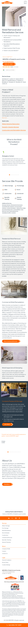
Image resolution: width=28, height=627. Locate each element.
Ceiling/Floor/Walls (20, 208)
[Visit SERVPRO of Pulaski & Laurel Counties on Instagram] (16, 518)
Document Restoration (7, 209)
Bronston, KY (19, 82)
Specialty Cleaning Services (10, 127)
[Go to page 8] (18, 452)
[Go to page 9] (20, 452)
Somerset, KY (5, 78)
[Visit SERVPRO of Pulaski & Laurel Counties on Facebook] (19, 518)
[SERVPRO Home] (7, 2)
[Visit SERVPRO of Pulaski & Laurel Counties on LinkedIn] (8, 518)
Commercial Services (7, 537)
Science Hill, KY (19, 78)
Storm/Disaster (5, 532)
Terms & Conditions (6, 560)
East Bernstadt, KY (12, 80)
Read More (7, 484)
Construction (5, 535)
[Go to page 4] (14, 175)
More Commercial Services (10, 341)
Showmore (4, 117)
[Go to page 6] (17, 175)
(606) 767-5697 (9, 64)
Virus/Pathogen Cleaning (8, 206)
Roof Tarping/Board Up (12, 211)
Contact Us (4, 553)
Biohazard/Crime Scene (16, 205)
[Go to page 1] (9, 175)
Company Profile (6, 548)
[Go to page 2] (11, 175)
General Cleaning (6, 542)
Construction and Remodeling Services (14, 130)
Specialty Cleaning (6, 540)
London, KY (12, 78)
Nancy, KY (4, 80)
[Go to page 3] (12, 175)
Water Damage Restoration (11, 124)
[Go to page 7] (18, 175)
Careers (4, 551)
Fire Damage (5, 528)
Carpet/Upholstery (11, 208)
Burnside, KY (5, 82)
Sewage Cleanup (6, 205)
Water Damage (6, 525)
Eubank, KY (20, 80)
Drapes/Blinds (17, 209)
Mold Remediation (6, 530)
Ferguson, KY (12, 82)
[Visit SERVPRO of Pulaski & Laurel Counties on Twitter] (12, 518)
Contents (13, 212)
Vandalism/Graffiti (6, 212)
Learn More (7, 424)
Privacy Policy (5, 562)
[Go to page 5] (15, 175)
